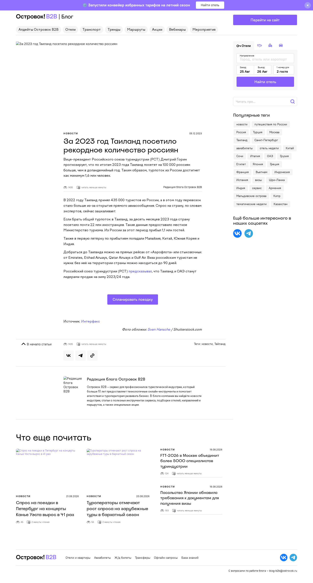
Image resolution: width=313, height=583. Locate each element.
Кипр (276, 196)
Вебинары (177, 30)
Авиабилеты (102, 558)
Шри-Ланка (277, 180)
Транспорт (91, 30)
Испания (242, 180)
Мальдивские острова (251, 196)
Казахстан (280, 204)
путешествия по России (270, 124)
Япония (258, 164)
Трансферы (142, 558)
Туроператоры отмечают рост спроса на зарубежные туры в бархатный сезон (117, 508)
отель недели (269, 148)
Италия (255, 156)
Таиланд (241, 140)
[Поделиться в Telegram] (80, 355)
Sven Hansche (159, 329)
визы (258, 180)
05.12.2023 (195, 133)
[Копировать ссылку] (92, 355)
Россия (241, 132)
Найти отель (210, 5)
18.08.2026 (216, 486)
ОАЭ (270, 156)
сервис (257, 188)
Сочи (239, 156)
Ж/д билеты (123, 558)
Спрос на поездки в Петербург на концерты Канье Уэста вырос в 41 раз (45, 508)
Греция (274, 164)
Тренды (114, 30)
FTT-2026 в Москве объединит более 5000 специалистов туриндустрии (189, 461)
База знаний (189, 558)
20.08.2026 (142, 496)
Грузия (284, 156)
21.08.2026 (72, 496)
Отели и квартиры (78, 558)
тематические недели (251, 204)
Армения (275, 188)
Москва (274, 132)
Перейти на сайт (265, 19)
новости (207, 344)
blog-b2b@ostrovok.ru (283, 570)
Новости (70, 133)
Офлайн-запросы (166, 558)
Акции (157, 30)
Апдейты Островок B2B (39, 30)
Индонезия (282, 172)
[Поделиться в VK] (68, 355)
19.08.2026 (216, 449)
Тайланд (219, 344)
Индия (240, 188)
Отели (70, 30)
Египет (241, 164)
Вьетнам (261, 172)
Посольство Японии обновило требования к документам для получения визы (189, 498)
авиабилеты (244, 148)
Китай (290, 148)
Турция (257, 132)
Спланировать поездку (133, 299)
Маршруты (136, 30)
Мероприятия (203, 30)
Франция (242, 172)
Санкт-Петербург (266, 140)
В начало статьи (39, 344)
